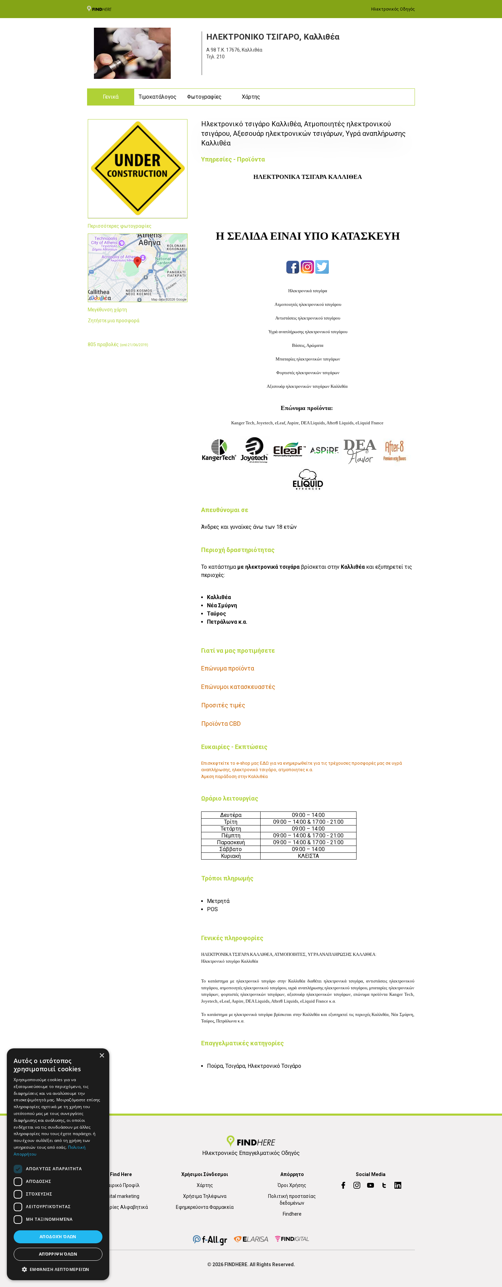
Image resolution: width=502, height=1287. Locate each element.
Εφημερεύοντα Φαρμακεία (205, 1207)
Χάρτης (251, 97)
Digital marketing (121, 1196)
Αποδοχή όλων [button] (58, 1237)
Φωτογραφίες (204, 97)
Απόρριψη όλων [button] (58, 1254)
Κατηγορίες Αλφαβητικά (121, 1207)
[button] (58, 1269)
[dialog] (58, 1164)
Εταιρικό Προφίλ (121, 1185)
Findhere (292, 1214)
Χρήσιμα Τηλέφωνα (204, 1196)
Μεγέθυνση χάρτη (107, 309)
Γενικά (110, 97)
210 (221, 56)
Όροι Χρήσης (292, 1185)
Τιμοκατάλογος (158, 97)
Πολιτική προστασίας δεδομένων (292, 1199)
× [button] (101, 1055)
